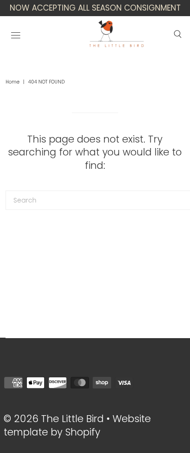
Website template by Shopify (77, 425)
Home (12, 81)
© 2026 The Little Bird (55, 418)
